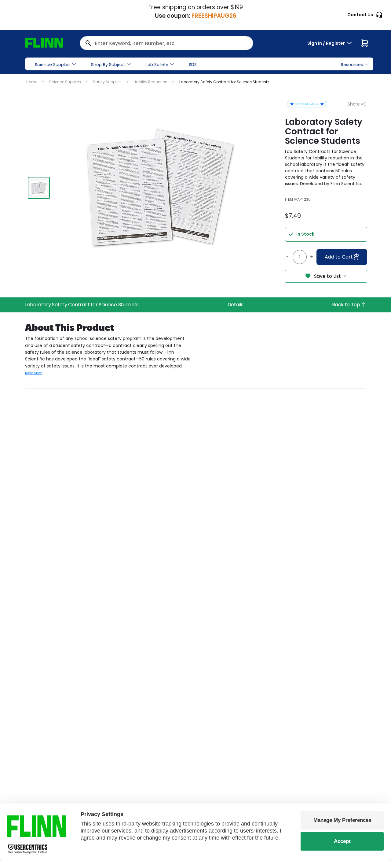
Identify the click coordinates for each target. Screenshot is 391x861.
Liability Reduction (150, 81)
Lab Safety (157, 65)
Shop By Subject (108, 65)
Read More (33, 373)
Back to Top (346, 304)
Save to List (327, 276)
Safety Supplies (107, 81)
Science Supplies (53, 65)
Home (31, 81)
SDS (193, 65)
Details (235, 304)
